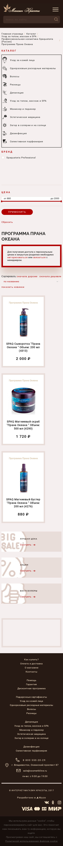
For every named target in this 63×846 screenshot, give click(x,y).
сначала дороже (27, 276)
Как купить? (31, 659)
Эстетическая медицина (31, 734)
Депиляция (31, 721)
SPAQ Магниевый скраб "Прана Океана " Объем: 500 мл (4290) (23, 425)
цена (6, 192)
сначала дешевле (50, 276)
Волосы (31, 709)
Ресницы (31, 713)
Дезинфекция (31, 746)
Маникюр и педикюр (31, 730)
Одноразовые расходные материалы (31, 705)
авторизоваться (17, 257)
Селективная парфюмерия (31, 750)
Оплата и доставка (31, 663)
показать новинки (12, 287)
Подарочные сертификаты (31, 697)
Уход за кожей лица (31, 701)
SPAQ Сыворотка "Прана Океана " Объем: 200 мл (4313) (23, 347)
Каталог (8, 50)
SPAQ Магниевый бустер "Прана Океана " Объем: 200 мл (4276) (23, 503)
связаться (39, 257)
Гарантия (31, 684)
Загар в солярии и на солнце (31, 738)
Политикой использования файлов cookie (31, 841)
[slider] (1, 201)
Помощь (31, 680)
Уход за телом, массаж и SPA (31, 725)
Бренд (7, 151)
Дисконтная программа (31, 688)
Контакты (31, 671)
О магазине (31, 667)
